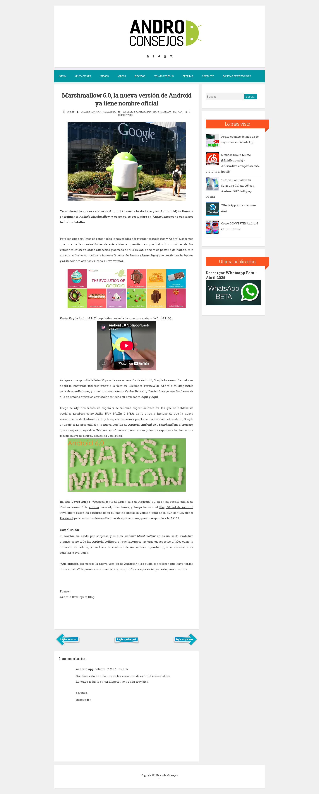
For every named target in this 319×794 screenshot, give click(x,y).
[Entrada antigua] (185, 645)
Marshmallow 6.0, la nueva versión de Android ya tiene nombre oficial (126, 99)
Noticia (178, 111)
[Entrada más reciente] (67, 645)
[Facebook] (153, 56)
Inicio (62, 76)
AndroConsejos (169, 775)
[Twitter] (159, 56)
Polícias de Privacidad (237, 76)
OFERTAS (188, 76)
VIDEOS (122, 76)
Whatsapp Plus (164, 76)
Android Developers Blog (77, 597)
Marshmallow (162, 111)
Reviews (140, 76)
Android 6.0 (130, 111)
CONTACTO (208, 76)
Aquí (144, 397)
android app (85, 669)
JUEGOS (104, 76)
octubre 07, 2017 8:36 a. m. (111, 669)
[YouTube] (165, 56)
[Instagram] (148, 56)
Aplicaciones (82, 76)
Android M (145, 111)
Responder (83, 699)
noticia (94, 507)
